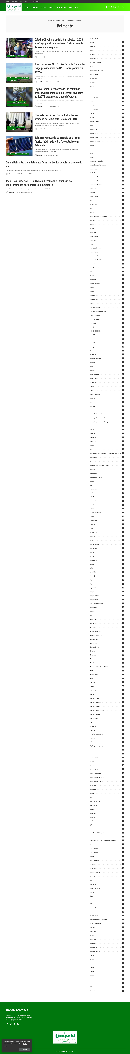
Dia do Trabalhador (95, 319)
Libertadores (93, 607)
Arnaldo (40, 57)
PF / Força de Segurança (97, 746)
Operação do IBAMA (95, 702)
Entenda (92, 370)
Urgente (92, 967)
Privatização (93, 805)
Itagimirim (93, 572)
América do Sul (94, 74)
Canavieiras (93, 189)
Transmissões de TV (95, 947)
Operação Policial (95, 714)
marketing (93, 623)
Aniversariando (94, 78)
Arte (91, 90)
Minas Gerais (93, 663)
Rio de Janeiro (94, 852)
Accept (24, 1049)
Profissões (92, 817)
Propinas (92, 821)
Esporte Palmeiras (95, 394)
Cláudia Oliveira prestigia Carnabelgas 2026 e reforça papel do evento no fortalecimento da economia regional (59, 43)
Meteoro (92, 651)
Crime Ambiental (94, 268)
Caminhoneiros (94, 169)
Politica (92, 762)
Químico (92, 825)
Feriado (92, 445)
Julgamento (93, 588)
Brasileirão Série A (95, 141)
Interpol (92, 552)
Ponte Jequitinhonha (95, 773)
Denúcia (92, 291)
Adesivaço (92, 50)
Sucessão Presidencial (96, 908)
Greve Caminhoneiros (96, 505)
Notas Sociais (93, 682)
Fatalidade (93, 438)
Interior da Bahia (94, 544)
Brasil (91, 125)
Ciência (92, 220)
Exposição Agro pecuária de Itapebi (100, 422)
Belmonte (21, 55)
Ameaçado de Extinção (96, 70)
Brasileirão (93, 133)
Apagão (92, 86)
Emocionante (93, 355)
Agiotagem (93, 58)
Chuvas (92, 212)
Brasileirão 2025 (94, 137)
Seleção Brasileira (95, 888)
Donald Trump (94, 335)
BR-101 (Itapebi (94, 121)
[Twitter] (109, 7)
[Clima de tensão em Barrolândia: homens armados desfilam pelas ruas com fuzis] (19, 122)
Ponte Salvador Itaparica (97, 777)
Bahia (91, 102)
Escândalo (93, 382)
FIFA (91, 461)
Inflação (92, 540)
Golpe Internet (94, 497)
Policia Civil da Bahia (95, 754)
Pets (91, 742)
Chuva (91, 208)
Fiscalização (93, 473)
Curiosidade (93, 279)
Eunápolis (92, 406)
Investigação (93, 560)
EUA (91, 402)
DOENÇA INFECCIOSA (95, 331)
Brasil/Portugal (94, 129)
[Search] (122, 7)
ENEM (91, 366)
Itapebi (92, 580)
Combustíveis (93, 232)
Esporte (92, 390)
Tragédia (92, 943)
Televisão (92, 935)
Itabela (92, 564)
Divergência (93, 323)
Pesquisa (92, 738)
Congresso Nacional (95, 248)
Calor (91, 153)
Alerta (91, 66)
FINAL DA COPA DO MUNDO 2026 (99, 465)
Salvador (92, 868)
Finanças (92, 469)
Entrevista (93, 378)
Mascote (92, 627)
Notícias (12, 102)
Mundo (92, 679)
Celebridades (93, 204)
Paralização (93, 726)
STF (91, 904)
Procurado (93, 813)
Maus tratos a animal (96, 635)
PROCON (92, 809)
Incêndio (92, 536)
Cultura (92, 276)
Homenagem (93, 521)
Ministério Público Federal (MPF (99, 667)
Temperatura (93, 939)
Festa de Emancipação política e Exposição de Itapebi (105, 453)
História (92, 517)
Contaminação (94, 252)
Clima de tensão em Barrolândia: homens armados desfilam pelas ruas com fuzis (57, 117)
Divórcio (92, 327)
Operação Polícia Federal (97, 710)
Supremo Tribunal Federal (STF (99, 920)
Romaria (92, 856)
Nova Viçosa (93, 690)
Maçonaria (93, 619)
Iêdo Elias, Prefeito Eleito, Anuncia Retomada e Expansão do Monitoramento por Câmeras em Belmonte (39, 183)
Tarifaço (92, 928)
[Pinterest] (111, 7)
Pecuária (92, 730)
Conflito (92, 244)
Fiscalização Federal (96, 477)
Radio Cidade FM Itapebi (97, 833)
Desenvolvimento (95, 307)
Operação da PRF (95, 698)
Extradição (93, 426)
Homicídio (92, 525)
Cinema (92, 224)
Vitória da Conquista (95, 991)
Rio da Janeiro (94, 848)
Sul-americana (94, 916)
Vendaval (92, 979)
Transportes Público (95, 951)
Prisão (91, 797)
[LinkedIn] (116, 7)
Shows (91, 896)
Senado (92, 892)
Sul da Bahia (13, 78)
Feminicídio (93, 442)
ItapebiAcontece (94, 584)
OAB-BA (92, 694)
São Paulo (92, 876)
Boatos (92, 114)
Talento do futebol (95, 924)
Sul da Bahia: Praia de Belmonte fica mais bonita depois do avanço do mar (44, 164)
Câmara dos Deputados (96, 161)
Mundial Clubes (94, 675)
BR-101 (92, 118)
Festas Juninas (94, 457)
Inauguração (93, 532)
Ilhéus (91, 528)
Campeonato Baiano (95, 177)
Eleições (92, 351)
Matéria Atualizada (95, 631)
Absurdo (92, 42)
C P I (91, 149)
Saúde (91, 880)
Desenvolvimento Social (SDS (98, 311)
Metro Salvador (94, 659)
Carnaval (12, 55)
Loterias (92, 611)
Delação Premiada (95, 283)
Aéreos (92, 54)
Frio (91, 485)
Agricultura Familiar (95, 62)
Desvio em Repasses (95, 315)
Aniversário (93, 82)
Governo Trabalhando (96, 501)
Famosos (92, 434)
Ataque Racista (94, 98)
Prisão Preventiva (95, 801)
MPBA (91, 671)
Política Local (94, 769)
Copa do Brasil (94, 256)
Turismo (92, 959)
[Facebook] (106, 7)
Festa (91, 449)
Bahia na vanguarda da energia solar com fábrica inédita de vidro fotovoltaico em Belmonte (57, 141)
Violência (92, 987)
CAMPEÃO (92, 173)
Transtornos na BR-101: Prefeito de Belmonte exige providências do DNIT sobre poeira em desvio (60, 68)
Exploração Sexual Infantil (97, 418)
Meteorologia (94, 655)
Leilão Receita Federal (96, 604)
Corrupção (93, 264)
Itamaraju (92, 576)
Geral (91, 493)
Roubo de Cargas (94, 860)
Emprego (92, 362)
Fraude (92, 481)
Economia (92, 339)
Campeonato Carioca (96, 181)
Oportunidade (94, 718)
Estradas (12, 80)
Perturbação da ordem (96, 734)
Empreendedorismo (95, 359)
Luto (91, 615)
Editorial (92, 343)
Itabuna (92, 568)
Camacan (92, 157)
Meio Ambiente (94, 643)
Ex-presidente (94, 410)
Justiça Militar (94, 600)
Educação (92, 347)
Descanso (92, 303)
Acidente (92, 46)
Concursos (93, 240)
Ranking (92, 837)
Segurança (93, 884)
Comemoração (94, 236)
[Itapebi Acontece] (14, 7)
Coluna (92, 228)
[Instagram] (114, 7)
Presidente (93, 789)
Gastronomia (93, 489)
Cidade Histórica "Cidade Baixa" (98, 216)
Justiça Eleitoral (94, 596)
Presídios (92, 793)
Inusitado (92, 556)
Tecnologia (93, 931)
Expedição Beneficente (96, 414)
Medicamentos (94, 639)
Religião (92, 845)
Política (92, 765)
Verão (91, 983)
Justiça (92, 592)
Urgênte (92, 971)
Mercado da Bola (94, 647)
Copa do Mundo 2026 (96, 260)
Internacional (94, 548)
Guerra (92, 509)
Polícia (11, 127)
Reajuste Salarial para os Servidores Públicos (103, 841)
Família (92, 430)
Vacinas (92, 975)
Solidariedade (94, 900)
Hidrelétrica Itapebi (95, 513)
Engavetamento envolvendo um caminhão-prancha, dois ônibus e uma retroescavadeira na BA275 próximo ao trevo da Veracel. (59, 92)
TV (90, 963)
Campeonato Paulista (96, 185)
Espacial (92, 386)
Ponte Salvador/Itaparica (97, 781)
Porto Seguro (93, 785)
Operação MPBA (94, 706)
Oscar (91, 722)
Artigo (91, 94)
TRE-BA (92, 955)
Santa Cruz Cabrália (95, 872)
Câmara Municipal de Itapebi (98, 165)
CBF (91, 200)
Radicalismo (93, 829)
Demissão (92, 287)
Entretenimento (94, 374)
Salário (92, 864)
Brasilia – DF (93, 145)
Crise (91, 272)
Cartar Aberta (94, 196)
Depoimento (93, 299)
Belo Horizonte (94, 110)
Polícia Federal (94, 758)
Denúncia (92, 295)
